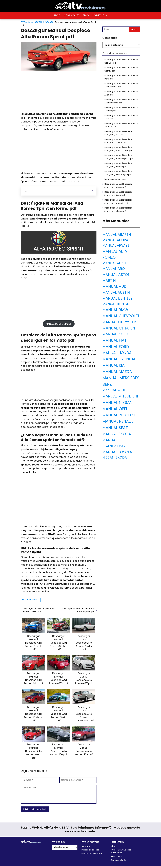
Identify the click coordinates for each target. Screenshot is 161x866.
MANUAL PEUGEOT (118, 415)
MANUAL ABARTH (116, 234)
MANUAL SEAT (115, 427)
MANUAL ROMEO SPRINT (58, 323)
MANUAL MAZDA (117, 371)
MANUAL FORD (115, 346)
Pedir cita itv (116, 856)
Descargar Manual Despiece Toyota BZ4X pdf (122, 77)
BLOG (86, 15)
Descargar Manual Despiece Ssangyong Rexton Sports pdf (119, 157)
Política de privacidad (92, 853)
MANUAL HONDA (117, 352)
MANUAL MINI (113, 390)
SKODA (121, 457)
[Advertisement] (58, 92)
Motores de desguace (115, 179)
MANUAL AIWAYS (116, 245)
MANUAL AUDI (114, 286)
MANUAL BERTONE (116, 303)
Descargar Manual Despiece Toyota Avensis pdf (122, 109)
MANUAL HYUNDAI (118, 359)
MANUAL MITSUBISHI (120, 396)
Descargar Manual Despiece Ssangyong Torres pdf (118, 141)
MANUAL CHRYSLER (119, 322)
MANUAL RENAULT (118, 421)
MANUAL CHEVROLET (120, 316)
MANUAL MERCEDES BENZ (120, 381)
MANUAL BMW (115, 309)
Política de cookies (90, 849)
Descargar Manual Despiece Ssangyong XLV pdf (118, 133)
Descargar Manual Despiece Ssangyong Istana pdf (118, 209)
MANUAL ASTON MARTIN (116, 277)
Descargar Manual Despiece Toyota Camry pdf (122, 69)
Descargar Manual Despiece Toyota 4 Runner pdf (122, 125)
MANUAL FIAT (114, 340)
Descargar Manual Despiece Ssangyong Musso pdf (118, 186)
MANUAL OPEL (115, 409)
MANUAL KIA (113, 365)
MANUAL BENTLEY (117, 298)
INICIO (57, 15)
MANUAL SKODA (116, 434)
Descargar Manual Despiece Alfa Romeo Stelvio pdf (39, 610)
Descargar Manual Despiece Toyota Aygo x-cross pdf (122, 85)
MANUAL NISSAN (117, 402)
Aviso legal (86, 846)
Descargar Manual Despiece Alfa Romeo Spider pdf (78, 610)
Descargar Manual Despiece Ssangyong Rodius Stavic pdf (118, 149)
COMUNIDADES (71, 15)
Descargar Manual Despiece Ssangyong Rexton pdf (118, 165)
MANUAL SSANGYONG (113, 442)
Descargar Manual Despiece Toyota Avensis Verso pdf (122, 101)
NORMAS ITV (98, 15)
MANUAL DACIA (115, 334)
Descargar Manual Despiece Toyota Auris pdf (122, 117)
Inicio (113, 846)
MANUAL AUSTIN (116, 292)
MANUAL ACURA (115, 240)
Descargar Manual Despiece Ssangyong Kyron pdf (118, 193)
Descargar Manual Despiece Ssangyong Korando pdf (118, 201)
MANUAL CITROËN (118, 328)
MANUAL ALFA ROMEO (30, 600)
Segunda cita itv (118, 860)
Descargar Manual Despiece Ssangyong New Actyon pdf (118, 173)
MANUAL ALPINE (115, 263)
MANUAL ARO (113, 268)
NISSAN (108, 457)
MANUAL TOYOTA (117, 451)
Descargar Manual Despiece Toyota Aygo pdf (122, 93)
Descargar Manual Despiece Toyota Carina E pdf (122, 61)
